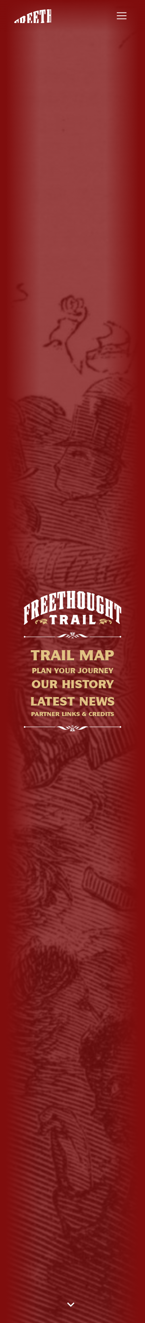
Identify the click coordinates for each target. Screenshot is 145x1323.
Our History (72, 684)
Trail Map (72, 655)
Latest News (72, 701)
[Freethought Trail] (31, 15)
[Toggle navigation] (122, 15)
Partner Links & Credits (72, 714)
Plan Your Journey (73, 670)
